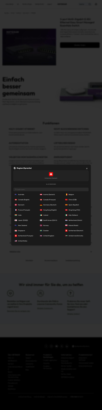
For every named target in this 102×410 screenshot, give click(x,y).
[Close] (86, 168)
